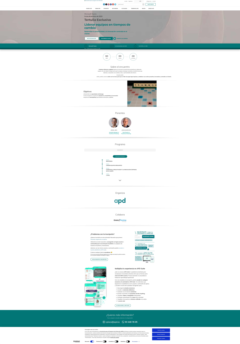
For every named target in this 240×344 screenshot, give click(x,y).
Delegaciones (148, 1)
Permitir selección (161, 334)
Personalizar (135, 341)
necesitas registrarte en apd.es (98, 239)
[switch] (104, 341)
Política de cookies (114, 337)
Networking (115, 8)
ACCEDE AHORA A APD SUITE (122, 305)
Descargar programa (120, 156)
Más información (91, 38)
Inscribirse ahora (106, 38)
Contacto (154, 1)
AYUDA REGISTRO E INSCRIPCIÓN (99, 259)
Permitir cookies (161, 330)
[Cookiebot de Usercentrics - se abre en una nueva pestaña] (76, 341)
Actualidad (124, 8)
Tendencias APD (134, 8)
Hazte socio (151, 4)
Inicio (85, 48)
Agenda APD (89, 8)
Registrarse (130, 1)
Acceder (125, 1)
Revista (143, 8)
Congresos (106, 8)
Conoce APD (151, 8)
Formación (97, 8)
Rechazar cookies (161, 338)
